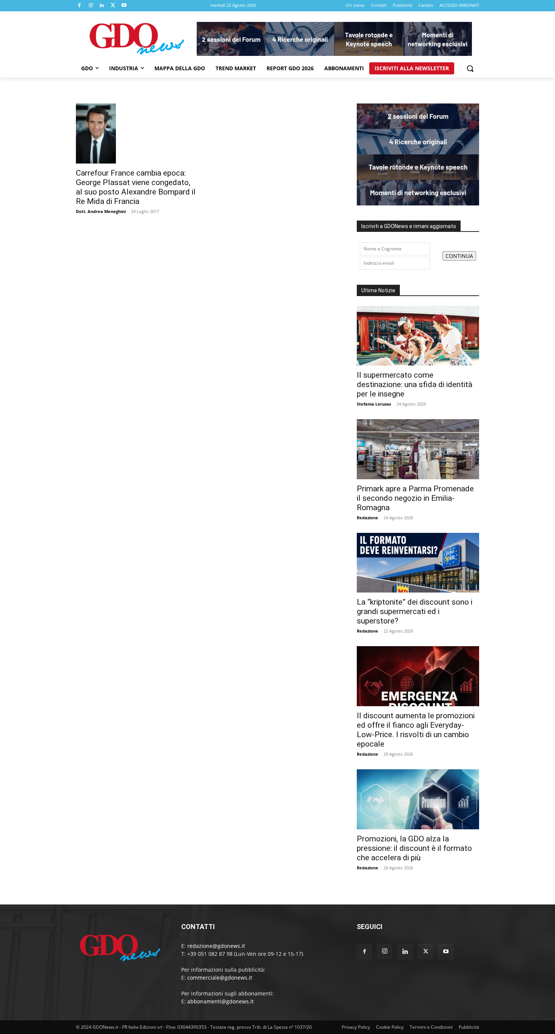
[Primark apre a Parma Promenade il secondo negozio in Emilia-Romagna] (418, 449)
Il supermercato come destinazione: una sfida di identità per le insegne (414, 384)
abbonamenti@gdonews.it (220, 1001)
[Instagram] (91, 5)
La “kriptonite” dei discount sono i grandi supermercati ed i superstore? (414, 611)
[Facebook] (79, 5)
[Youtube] (124, 5)
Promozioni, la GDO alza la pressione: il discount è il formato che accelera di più (414, 848)
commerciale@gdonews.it (219, 977)
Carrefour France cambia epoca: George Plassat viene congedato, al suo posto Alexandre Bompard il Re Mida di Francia (136, 187)
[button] (470, 68)
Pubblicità (469, 1027)
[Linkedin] (102, 5)
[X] (113, 5)
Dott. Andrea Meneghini (101, 211)
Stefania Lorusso (374, 404)
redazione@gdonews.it (216, 945)
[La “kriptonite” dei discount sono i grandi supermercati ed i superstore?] (418, 563)
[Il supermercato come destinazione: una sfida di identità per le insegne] (418, 336)
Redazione (367, 517)
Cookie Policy (390, 1027)
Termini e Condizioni (431, 1027)
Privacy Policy (356, 1027)
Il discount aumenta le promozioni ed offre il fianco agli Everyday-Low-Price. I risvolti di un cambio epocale (416, 729)
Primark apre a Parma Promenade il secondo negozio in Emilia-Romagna (415, 498)
